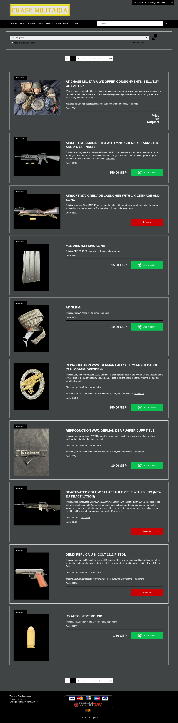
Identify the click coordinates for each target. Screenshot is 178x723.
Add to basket (149, 172)
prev (67, 59)
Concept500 (92, 717)
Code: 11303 (72, 317)
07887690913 (139, 2)
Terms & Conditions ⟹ (20, 696)
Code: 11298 (72, 583)
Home (14, 23)
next (110, 59)
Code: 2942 (71, 108)
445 (105, 59)
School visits (61, 23)
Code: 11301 (72, 213)
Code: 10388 (72, 398)
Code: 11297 (72, 626)
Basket (31, 23)
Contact (75, 23)
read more (133, 104)
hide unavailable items (24, 43)
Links (40, 23)
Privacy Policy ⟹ (18, 699)
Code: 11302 (72, 256)
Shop (22, 23)
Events (49, 23)
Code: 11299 (72, 522)
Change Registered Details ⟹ (24, 702)
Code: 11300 (72, 163)
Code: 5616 (71, 456)
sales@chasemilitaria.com (160, 2)
